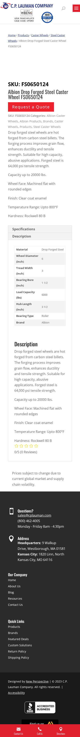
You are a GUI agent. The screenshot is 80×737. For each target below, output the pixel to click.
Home (12, 35)
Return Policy (17, 651)
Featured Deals (18, 639)
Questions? (25, 510)
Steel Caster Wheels (47, 127)
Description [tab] (21, 236)
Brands (48, 121)
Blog (11, 592)
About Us (14, 586)
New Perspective (37, 681)
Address (23, 538)
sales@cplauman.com (34, 515)
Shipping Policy (18, 657)
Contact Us (15, 605)
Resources (15, 598)
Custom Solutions (20, 645)
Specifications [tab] (23, 229)
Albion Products (30, 121)
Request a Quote (31, 107)
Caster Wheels (39, 35)
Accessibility (16, 693)
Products (23, 35)
